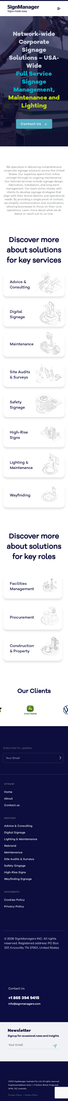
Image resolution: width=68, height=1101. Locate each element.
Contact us (12, 805)
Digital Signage (14, 832)
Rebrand (10, 845)
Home (8, 792)
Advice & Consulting (18, 826)
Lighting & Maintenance (20, 839)
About (8, 798)
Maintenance (13, 852)
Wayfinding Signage (18, 879)
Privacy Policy (14, 906)
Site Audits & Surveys (19, 859)
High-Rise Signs (15, 872)
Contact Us (31, 124)
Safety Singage (15, 865)
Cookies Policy (14, 899)
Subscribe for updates (17, 748)
